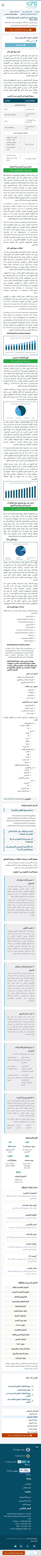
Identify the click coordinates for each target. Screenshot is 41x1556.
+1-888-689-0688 (25, 1521)
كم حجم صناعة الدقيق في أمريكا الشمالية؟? (21, 840)
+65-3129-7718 (26, 1526)
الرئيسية (37, 11)
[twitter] (27, 1546)
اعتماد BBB (12, 1146)
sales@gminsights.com (23, 1529)
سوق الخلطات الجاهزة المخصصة (19, 1386)
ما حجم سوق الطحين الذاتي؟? (22, 810)
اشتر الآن (19, 45)
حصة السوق (33, 1423)
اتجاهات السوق (32, 1417)
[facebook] (21, 1546)
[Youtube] (15, 1546)
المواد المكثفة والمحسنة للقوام (28, 14)
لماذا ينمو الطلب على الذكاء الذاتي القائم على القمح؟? (20, 832)
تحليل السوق (33, 1420)
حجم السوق (33, 1414)
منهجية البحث (32, 1429)
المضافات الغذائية (14, 11)
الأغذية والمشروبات (27, 11)
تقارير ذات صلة (32, 1432)
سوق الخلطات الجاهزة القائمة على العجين (19, 1400)
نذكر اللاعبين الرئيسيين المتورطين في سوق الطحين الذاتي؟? (19, 848)
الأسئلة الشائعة (32, 1426)
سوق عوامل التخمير (24, 1390)
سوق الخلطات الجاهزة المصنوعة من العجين (18, 1394)
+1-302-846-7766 (25, 1524)
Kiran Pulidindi (9, 799)
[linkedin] (34, 1546)
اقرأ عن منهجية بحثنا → (31, 1368)
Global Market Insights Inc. (16, 1538)
